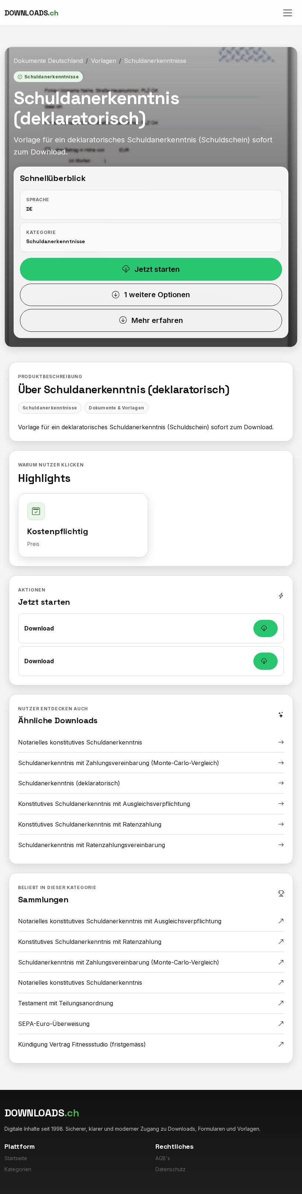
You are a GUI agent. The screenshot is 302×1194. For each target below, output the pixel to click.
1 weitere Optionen (156, 294)
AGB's (162, 1158)
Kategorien (17, 1169)
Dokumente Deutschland (48, 60)
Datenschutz (170, 1169)
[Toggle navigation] (288, 13)
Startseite (15, 1158)
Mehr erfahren (156, 320)
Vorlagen (103, 60)
